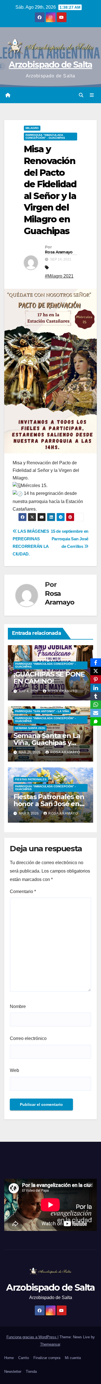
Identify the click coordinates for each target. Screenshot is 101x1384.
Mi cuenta (73, 1358)
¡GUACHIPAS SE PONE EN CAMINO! (49, 677)
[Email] (95, 713)
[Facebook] (95, 662)
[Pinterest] (95, 679)
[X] (95, 671)
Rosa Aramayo (59, 252)
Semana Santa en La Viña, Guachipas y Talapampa (46, 743)
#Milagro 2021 (59, 276)
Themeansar (50, 1344)
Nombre (18, 1006)
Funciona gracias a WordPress (32, 1337)
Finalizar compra (46, 1358)
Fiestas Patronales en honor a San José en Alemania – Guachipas (49, 804)
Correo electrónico (28, 1038)
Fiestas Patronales (31, 779)
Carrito (23, 1358)
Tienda (31, 1371)
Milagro (32, 128)
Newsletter (12, 1371)
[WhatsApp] (95, 704)
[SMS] (95, 721)
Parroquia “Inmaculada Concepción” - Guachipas (45, 136)
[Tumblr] (95, 696)
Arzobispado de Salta (50, 64)
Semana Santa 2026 (30, 728)
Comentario (23, 891)
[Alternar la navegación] (92, 95)
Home (9, 1358)
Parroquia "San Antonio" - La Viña (42, 711)
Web (14, 1070)
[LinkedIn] (95, 688)
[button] (81, 95)
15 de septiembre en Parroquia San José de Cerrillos (69, 539)
